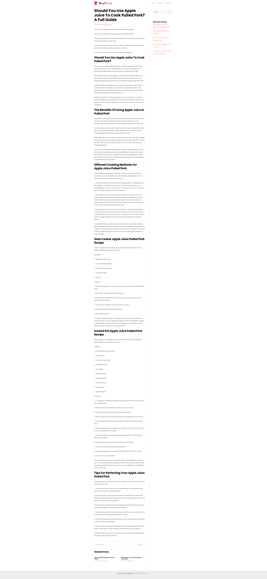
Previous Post (99, 544)
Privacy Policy (138, 573)
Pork (95, 24)
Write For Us (146, 573)
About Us (160, 3)
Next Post (141, 544)
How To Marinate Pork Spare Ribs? (105, 558)
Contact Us (168, 3)
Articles (153, 3)
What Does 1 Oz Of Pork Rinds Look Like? (131, 558)
